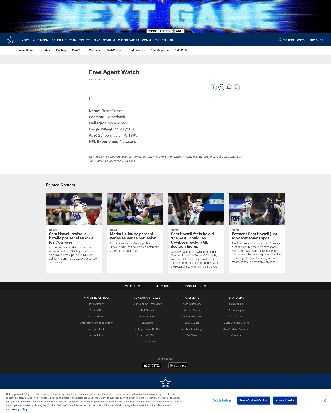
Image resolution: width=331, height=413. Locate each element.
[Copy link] (237, 87)
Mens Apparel (236, 303)
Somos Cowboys (147, 341)
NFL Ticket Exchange (191, 329)
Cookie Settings (222, 400)
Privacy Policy (96, 303)
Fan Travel (192, 335)
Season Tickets (192, 310)
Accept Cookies (285, 400)
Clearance (236, 335)
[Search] (280, 39)
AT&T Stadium (147, 310)
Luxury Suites (192, 322)
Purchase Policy (96, 316)
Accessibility (96, 335)
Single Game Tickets (191, 316)
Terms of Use (96, 310)
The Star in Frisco (147, 316)
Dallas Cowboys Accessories (236, 329)
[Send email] (229, 89)
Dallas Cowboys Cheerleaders (147, 303)
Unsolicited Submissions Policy (96, 322)
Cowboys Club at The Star (147, 329)
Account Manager (192, 303)
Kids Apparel (236, 316)
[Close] (325, 400)
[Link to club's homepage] (10, 39)
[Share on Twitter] (221, 89)
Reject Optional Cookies (253, 400)
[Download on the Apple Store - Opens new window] (151, 366)
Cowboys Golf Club (147, 335)
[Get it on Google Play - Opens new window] (178, 367)
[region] (165, 401)
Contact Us (147, 322)
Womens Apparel (236, 310)
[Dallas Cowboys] (165, 383)
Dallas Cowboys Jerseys (236, 322)
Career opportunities (96, 329)
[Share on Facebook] (214, 89)
